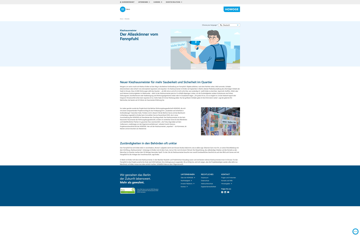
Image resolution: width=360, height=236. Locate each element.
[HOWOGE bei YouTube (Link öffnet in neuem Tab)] (228, 192)
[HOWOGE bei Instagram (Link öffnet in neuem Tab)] (222, 192)
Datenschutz (205, 181)
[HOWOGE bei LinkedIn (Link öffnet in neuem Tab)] (225, 192)
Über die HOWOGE (187, 178)
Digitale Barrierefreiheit (208, 187)
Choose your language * (210, 25)
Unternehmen (143, 2)
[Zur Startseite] (232, 9)
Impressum (204, 178)
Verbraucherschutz (207, 184)
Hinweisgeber (225, 184)
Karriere (157, 2)
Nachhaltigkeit (185, 181)
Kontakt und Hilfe (226, 181)
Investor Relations (173, 2)
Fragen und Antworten (228, 178)
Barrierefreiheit (128, 2)
